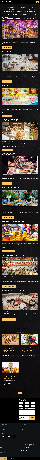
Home (3, 426)
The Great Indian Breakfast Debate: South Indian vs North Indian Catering (10, 350)
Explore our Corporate (7, 183)
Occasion (4, 430)
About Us (3, 428)
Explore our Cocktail (7, 81)
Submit (33, 418)
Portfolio (22, 428)
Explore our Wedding (7, 47)
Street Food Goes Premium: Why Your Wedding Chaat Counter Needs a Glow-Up (28, 350)
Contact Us (4, 429)
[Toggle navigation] (37, 2)
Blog (21, 426)
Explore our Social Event (8, 150)
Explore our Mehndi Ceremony (9, 251)
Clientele (22, 429)
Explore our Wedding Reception (9, 286)
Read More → (5, 359)
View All (20, 392)
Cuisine (3, 433)
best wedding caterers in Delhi (16, 313)
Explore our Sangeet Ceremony (9, 319)
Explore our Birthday (7, 115)
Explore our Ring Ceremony (8, 217)
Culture (3, 432)
